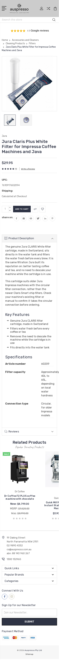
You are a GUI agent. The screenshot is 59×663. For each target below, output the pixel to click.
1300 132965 (14, 559)
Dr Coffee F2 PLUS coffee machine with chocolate (19, 497)
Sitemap (29, 654)
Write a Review (28, 169)
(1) (16, 169)
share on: (7, 217)
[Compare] (48, 9)
